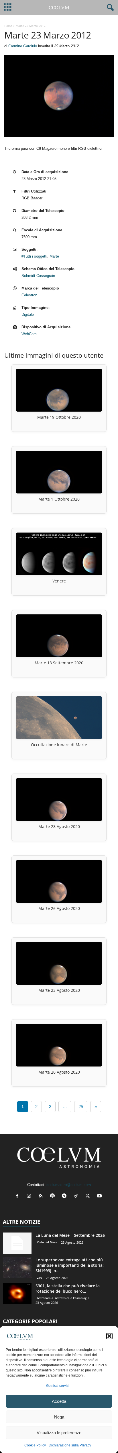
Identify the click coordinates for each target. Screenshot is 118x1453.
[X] (89, 1196)
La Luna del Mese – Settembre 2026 (70, 1235)
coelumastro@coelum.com (68, 1185)
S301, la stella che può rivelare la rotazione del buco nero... (68, 1288)
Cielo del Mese (47, 1242)
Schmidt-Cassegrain (38, 276)
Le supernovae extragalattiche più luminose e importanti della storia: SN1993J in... (70, 1265)
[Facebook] (18, 1196)
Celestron (29, 295)
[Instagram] (30, 1196)
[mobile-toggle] (7, 7)
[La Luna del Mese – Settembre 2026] (17, 1243)
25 (80, 1106)
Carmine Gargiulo (22, 46)
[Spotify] (54, 1196)
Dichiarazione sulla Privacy (70, 1445)
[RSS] (42, 1196)
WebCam (29, 334)
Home (8, 26)
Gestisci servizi (57, 1386)
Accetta (59, 1401)
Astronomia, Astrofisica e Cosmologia (63, 1298)
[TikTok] (77, 1196)
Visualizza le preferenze (59, 1432)
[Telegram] (65, 1196)
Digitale (27, 314)
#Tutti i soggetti (34, 256)
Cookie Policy (35, 1445)
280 (39, 1278)
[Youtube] (100, 1196)
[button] (109, 1336)
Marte (54, 256)
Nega (59, 1416)
